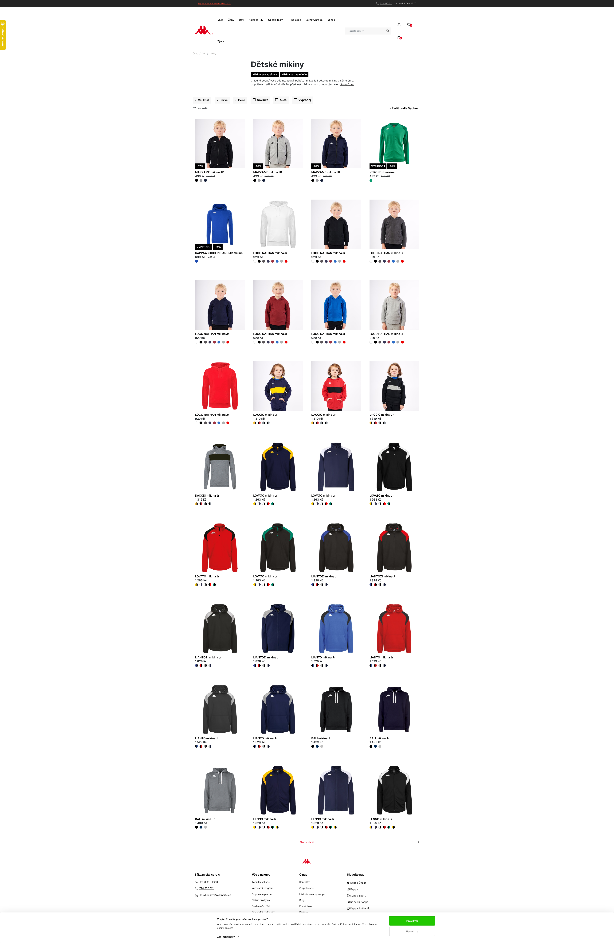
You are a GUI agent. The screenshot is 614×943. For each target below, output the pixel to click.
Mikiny (212, 53)
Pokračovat (347, 84)
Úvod (195, 53)
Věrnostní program (262, 888)
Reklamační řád (261, 906)
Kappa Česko (358, 882)
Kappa (354, 889)
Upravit (410, 931)
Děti (204, 53)
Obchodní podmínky (263, 912)
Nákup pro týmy (261, 900)
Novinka (262, 100)
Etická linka (305, 906)
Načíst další (307, 842)
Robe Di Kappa (359, 902)
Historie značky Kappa (312, 894)
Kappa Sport (358, 895)
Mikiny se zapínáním (294, 74)
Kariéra (303, 912)
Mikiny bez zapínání (265, 74)
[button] (399, 24)
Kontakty (304, 882)
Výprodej (304, 100)
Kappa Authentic (360, 908)
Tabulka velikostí (261, 882)
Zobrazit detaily (226, 936)
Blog (301, 900)
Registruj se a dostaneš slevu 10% (214, 3)
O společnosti (307, 888)
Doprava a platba (262, 894)
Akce (283, 100)
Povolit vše (412, 921)
